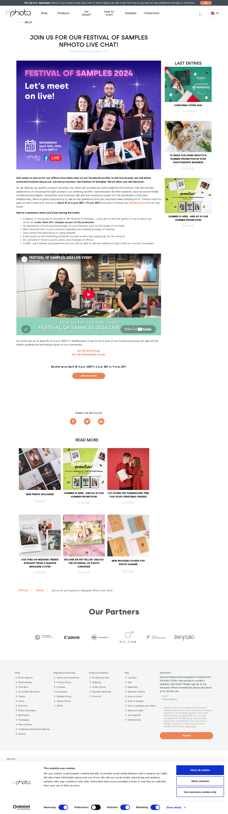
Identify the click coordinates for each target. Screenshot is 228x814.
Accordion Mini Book (28, 691)
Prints (21, 701)
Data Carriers (25, 724)
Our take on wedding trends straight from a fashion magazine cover (40, 563)
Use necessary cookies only (200, 792)
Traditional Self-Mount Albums (34, 729)
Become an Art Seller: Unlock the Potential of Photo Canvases (84, 563)
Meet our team (135, 710)
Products (64, 13)
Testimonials (134, 720)
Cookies (61, 687)
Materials (133, 687)
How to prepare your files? (142, 706)
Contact (132, 677)
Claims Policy (64, 701)
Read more (190, 726)
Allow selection (200, 781)
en (217, 13)
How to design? (136, 701)
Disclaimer (62, 691)
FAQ (130, 682)
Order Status (99, 687)
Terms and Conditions (68, 677)
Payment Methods (101, 691)
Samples (131, 13)
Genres (22, 734)
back (28, 22)
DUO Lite (22, 706)
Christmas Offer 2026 (188, 105)
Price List (97, 696)
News (40, 590)
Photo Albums (25, 677)
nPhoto (23, 590)
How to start (109, 13)
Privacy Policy (64, 682)
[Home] (18, 13)
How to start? (135, 696)
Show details (173, 807)
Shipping (96, 682)
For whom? (86, 13)
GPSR (59, 706)
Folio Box (23, 687)
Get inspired (134, 715)
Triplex (21, 696)
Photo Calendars (27, 710)
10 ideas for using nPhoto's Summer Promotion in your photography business (188, 159)
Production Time (100, 677)
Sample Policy (64, 696)
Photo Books (25, 682)
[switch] (96, 807)
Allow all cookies (200, 770)
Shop (44, 13)
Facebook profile (140, 202)
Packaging (23, 720)
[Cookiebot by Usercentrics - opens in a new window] (21, 807)
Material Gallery (136, 691)
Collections (151, 13)
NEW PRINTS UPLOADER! (40, 494)
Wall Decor (24, 715)
